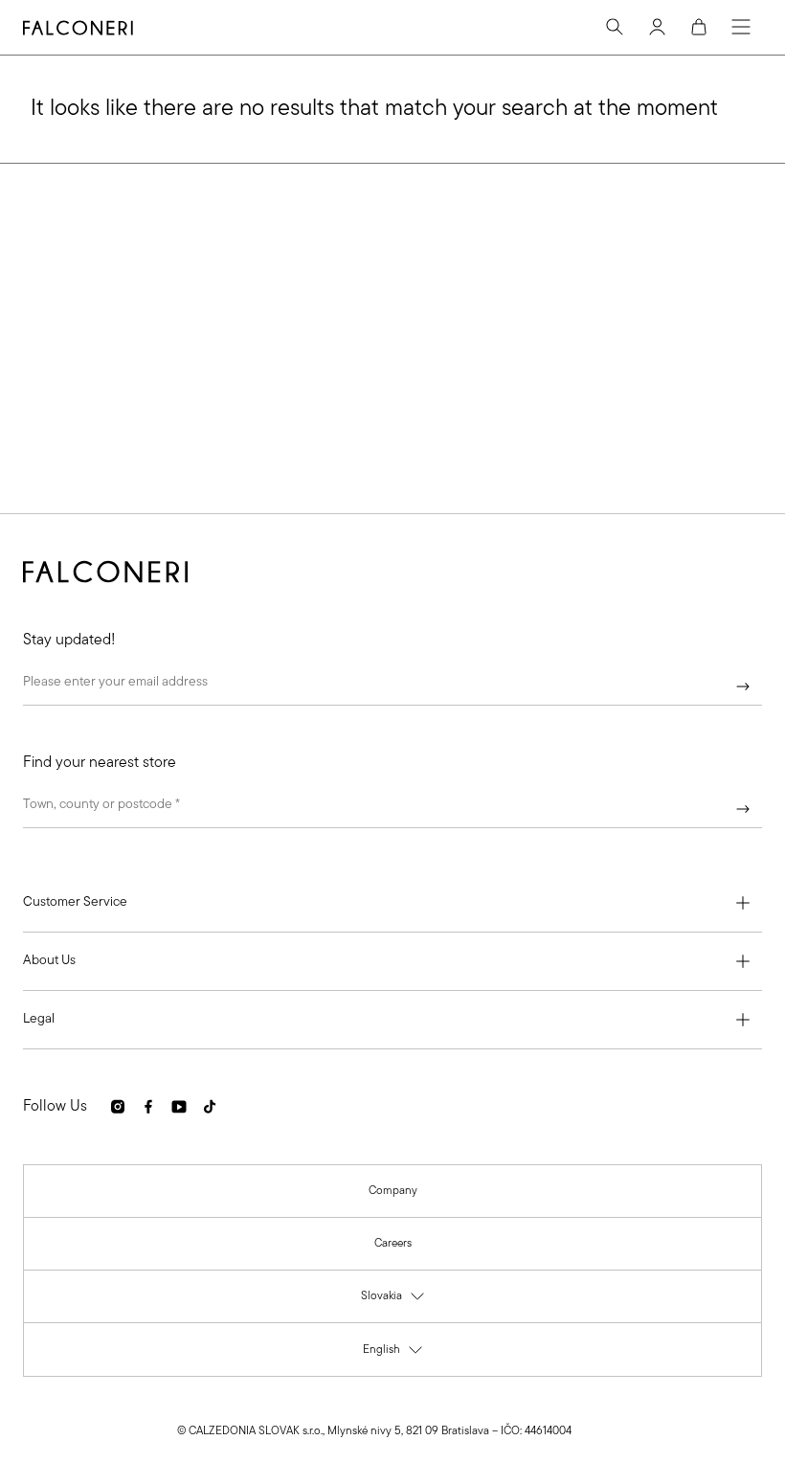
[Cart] (699, 27)
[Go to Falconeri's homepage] (78, 27)
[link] (393, 1191)
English (393, 1354)
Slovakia (393, 1301)
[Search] (615, 27)
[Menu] (741, 27)
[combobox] (392, 809)
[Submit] (743, 686)
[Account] (657, 27)
